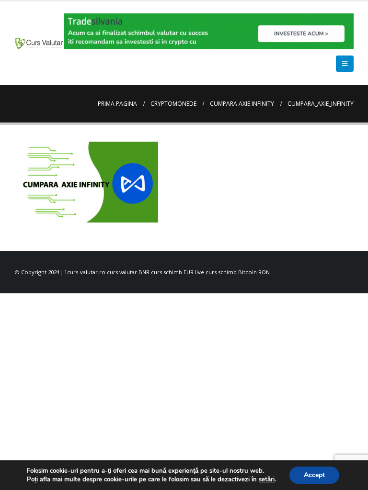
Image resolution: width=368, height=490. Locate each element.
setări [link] (267, 479)
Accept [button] (314, 474)
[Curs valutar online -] (39, 43)
